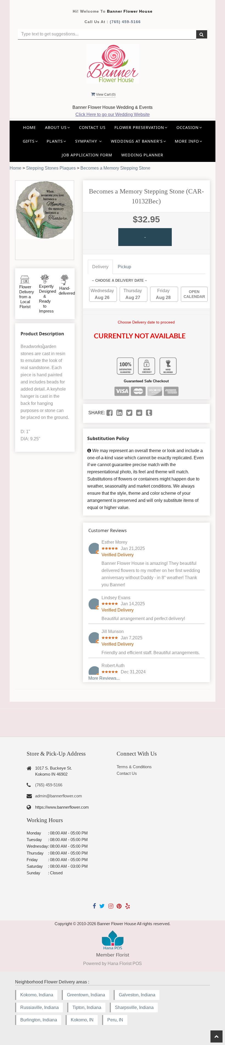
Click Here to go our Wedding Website (112, 114)
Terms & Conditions (134, 766)
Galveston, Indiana (137, 995)
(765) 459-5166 (125, 22)
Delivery (100, 266)
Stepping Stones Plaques (51, 168)
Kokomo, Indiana (36, 995)
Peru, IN (115, 1020)
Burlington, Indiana (38, 1020)
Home (29, 127)
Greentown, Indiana (86, 995)
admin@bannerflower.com (58, 796)
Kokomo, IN (82, 1020)
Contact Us (92, 127)
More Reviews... (104, 678)
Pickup (124, 266)
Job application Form (87, 154)
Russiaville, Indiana (39, 1007)
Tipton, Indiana (86, 1007)
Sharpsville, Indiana (134, 1007)
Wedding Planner (142, 154)
